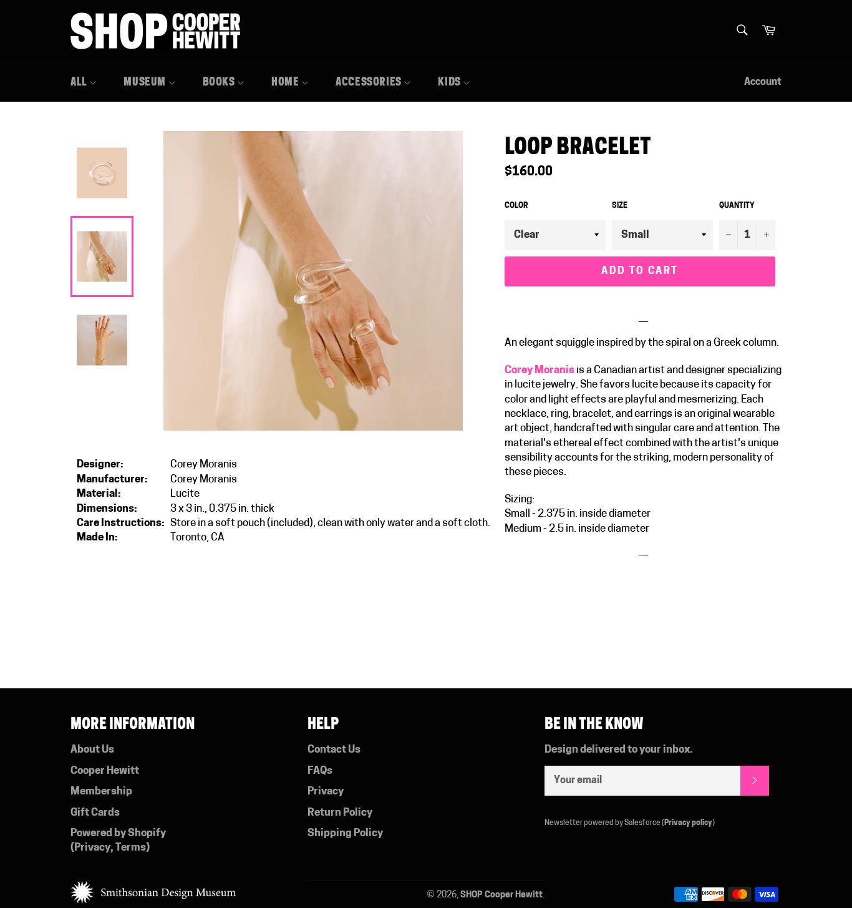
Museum (145, 82)
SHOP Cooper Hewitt (501, 895)
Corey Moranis (539, 370)
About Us (92, 749)
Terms (130, 847)
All (79, 82)
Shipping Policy (345, 833)
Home (286, 82)
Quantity (737, 206)
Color (516, 206)
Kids (450, 82)
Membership (101, 791)
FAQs (319, 771)
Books (220, 82)
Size (619, 206)
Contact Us (334, 749)
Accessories (370, 82)
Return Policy (339, 813)
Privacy (92, 847)
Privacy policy (688, 823)
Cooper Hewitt (104, 771)
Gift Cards (95, 813)
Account (763, 82)
